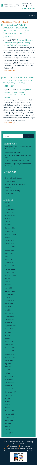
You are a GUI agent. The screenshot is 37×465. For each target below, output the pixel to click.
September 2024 (10, 234)
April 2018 (8, 373)
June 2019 (8, 335)
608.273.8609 (27, 4)
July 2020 (8, 307)
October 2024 (9, 231)
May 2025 (8, 222)
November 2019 (10, 322)
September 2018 (10, 357)
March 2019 (9, 341)
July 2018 (8, 364)
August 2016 (9, 420)
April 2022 (8, 256)
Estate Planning (24, 43)
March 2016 (9, 433)
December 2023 (10, 241)
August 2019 (9, 329)
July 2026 (8, 203)
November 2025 (10, 209)
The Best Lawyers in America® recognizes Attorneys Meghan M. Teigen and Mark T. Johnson (16, 31)
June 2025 (8, 218)
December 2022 (10, 244)
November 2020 (10, 294)
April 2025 (8, 225)
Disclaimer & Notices (27, 448)
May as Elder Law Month (13, 152)
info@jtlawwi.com (29, 6)
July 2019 (8, 332)
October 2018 (9, 354)
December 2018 (10, 348)
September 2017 (10, 392)
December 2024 (10, 228)
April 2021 (8, 285)
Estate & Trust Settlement (13, 178)
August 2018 (9, 360)
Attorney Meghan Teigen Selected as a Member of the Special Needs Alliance (18, 82)
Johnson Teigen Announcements (16, 45)
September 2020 (10, 300)
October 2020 (9, 297)
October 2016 (9, 417)
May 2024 (8, 237)
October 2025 (9, 212)
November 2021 (10, 269)
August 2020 (9, 304)
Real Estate (8, 187)
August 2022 (9, 253)
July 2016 (8, 423)
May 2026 (8, 206)
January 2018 (9, 379)
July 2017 (8, 398)
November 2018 (10, 351)
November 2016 (10, 414)
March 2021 (9, 288)
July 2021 (8, 278)
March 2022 (9, 259)
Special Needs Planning (12, 190)
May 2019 (8, 338)
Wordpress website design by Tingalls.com (26, 450)
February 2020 (9, 316)
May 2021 (8, 282)
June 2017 (8, 401)
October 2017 (9, 389)
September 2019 (10, 326)
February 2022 (9, 263)
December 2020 (10, 291)
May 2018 (8, 370)
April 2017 (8, 408)
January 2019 (9, 345)
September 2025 (10, 215)
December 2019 (10, 319)
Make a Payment (29, 8)
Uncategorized (10, 194)
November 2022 (10, 247)
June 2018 (8, 367)
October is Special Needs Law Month (17, 160)
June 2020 (8, 310)
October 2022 (9, 250)
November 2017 (10, 386)
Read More (8, 70)
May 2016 (8, 430)
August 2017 (9, 395)
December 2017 (10, 382)
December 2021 (10, 266)
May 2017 (8, 404)
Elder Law (20, 40)
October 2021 (9, 272)
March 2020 (9, 313)
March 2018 (9, 376)
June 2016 (8, 427)
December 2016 (10, 411)
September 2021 (10, 275)
